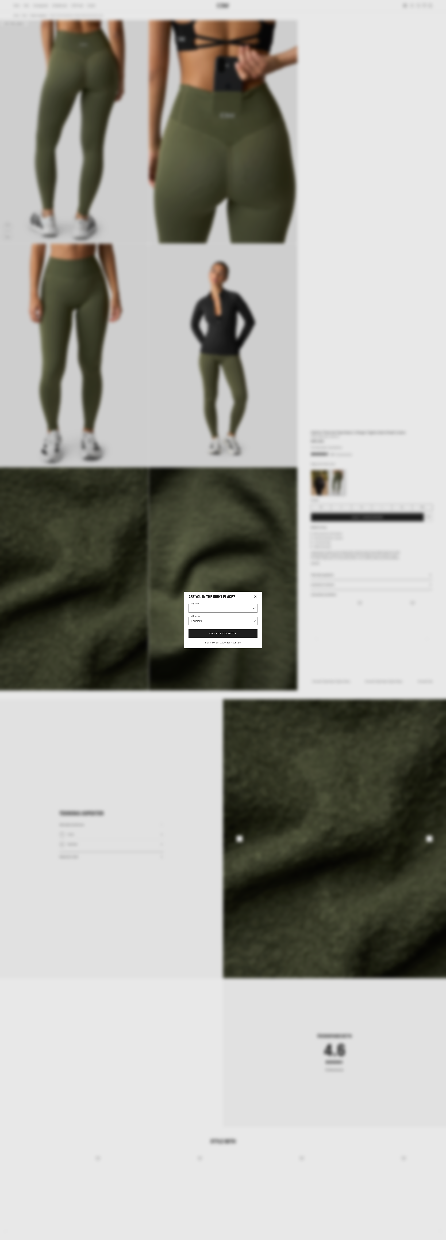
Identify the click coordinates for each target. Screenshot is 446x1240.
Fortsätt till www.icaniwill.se (223, 642)
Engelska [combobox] (196, 621)
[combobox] (223, 608)
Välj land (195, 604)
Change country (223, 633)
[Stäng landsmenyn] (255, 596)
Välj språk (195, 616)
